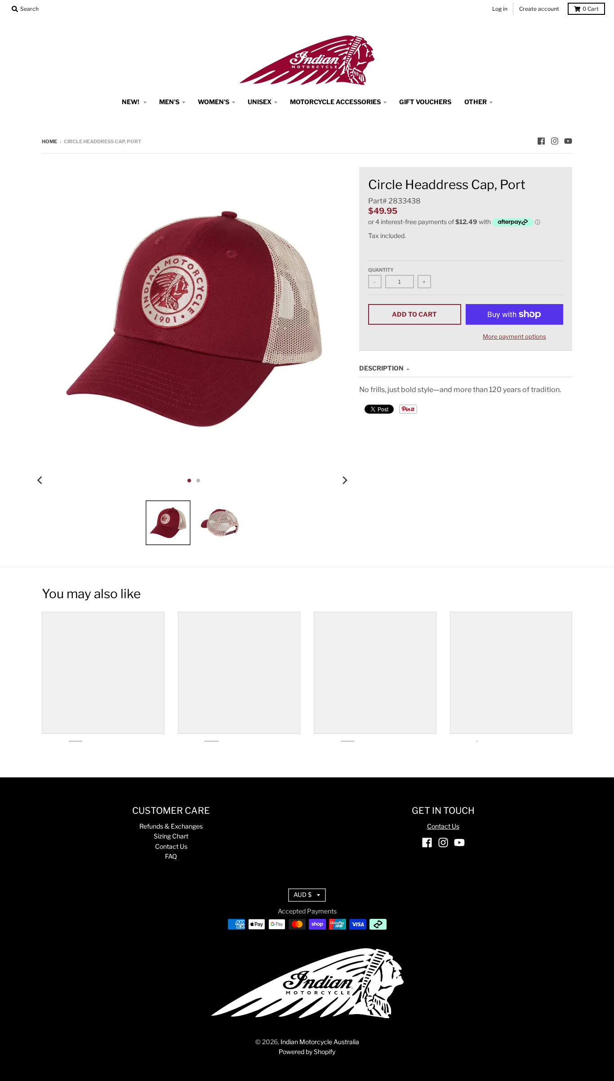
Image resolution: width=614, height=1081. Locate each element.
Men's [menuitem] (169, 102)
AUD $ (302, 894)
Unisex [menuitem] (259, 102)
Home (49, 141)
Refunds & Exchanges (171, 826)
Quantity (381, 270)
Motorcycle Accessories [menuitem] (335, 102)
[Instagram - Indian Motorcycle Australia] (555, 141)
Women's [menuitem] (213, 102)
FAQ (171, 856)
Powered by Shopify (307, 1051)
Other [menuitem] (475, 102)
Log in (499, 8)
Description (381, 368)
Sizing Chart (171, 836)
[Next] (345, 480)
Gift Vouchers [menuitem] (425, 102)
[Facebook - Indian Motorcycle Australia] (541, 141)
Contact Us (171, 846)
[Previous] (41, 480)
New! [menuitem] (131, 102)
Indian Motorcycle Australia (319, 1042)
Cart (591, 8)
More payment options (514, 336)
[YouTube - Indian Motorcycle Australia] (568, 141)
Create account (539, 8)
